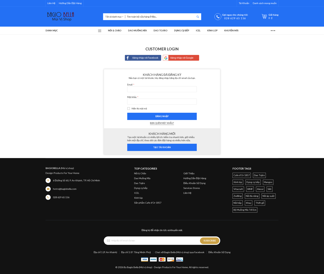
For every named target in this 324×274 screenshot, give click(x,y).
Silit (270, 189)
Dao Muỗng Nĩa (142, 178)
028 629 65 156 (235, 18)
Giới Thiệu (188, 173)
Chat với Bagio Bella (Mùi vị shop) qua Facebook (179, 252)
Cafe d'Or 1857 (242, 175)
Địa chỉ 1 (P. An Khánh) (105, 252)
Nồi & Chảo (140, 173)
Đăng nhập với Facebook (145, 57)
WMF (250, 189)
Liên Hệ (51, 3)
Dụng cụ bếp (140, 188)
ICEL (136, 192)
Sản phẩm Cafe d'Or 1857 (147, 202)
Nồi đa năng (252, 195)
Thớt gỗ (259, 202)
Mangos (268, 182)
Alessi (260, 189)
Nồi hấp (238, 202)
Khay (248, 202)
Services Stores (191, 188)
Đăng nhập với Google (181, 57)
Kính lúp (138, 197)
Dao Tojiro (139, 183)
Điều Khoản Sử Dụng (194, 183)
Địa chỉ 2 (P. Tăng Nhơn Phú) (136, 252)
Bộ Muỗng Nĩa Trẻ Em (245, 209)
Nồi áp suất (269, 195)
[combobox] (160, 16)
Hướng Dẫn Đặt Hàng (70, 3)
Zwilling (238, 195)
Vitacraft (238, 189)
